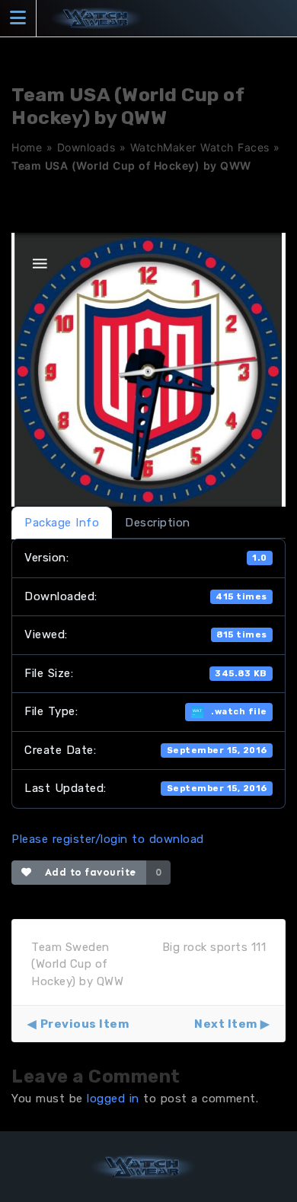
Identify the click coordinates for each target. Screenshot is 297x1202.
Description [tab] (157, 522)
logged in (113, 1098)
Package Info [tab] (61, 522)
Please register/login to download (107, 839)
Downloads (86, 147)
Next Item (225, 1024)
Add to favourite (87, 872)
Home (26, 147)
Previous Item (84, 1024)
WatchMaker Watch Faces (200, 147)
